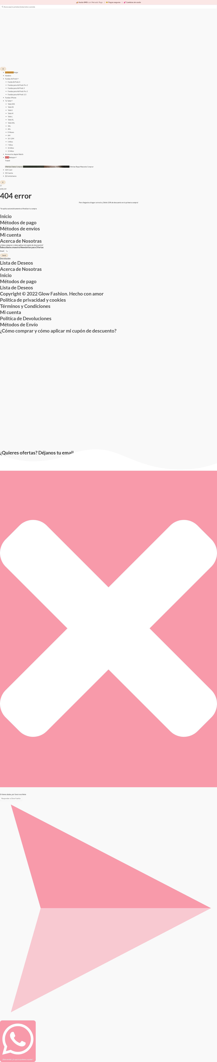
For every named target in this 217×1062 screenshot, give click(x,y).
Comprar (19, 167)
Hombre (8, 76)
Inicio (6, 216)
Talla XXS (11, 104)
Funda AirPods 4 (14, 82)
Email (2, 251)
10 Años (11, 148)
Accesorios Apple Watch (14, 154)
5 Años (10, 142)
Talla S (10, 110)
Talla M (10, 113)
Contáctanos (12, 176)
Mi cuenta (10, 235)
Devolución (5, 258)
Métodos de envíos (20, 228)
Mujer (11, 72)
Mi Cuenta (9, 173)
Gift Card (8, 170)
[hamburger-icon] (3, 69)
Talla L (10, 116)
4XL (9, 129)
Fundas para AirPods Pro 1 (18, 91)
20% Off (3, 189)
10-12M (11, 139)
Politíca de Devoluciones (25, 318)
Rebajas (10, 157)
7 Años (10, 145)
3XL (9, 126)
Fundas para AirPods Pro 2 (18, 85)
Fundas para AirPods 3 (16, 88)
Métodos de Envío (19, 324)
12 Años (11, 151)
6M (9, 135)
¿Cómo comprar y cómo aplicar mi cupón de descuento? (21, 245)
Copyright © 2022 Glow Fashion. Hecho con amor (52, 293)
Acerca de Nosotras (21, 241)
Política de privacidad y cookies (33, 300)
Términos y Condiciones (25, 306)
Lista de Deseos (16, 263)
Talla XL (11, 120)
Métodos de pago (18, 222)
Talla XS (11, 107)
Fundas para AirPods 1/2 (17, 94)
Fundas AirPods (11, 79)
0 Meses (11, 132)
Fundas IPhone (10, 98)
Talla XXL (11, 123)
